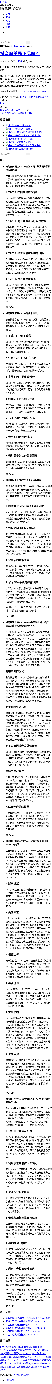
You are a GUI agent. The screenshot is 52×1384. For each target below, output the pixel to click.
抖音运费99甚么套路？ (11, 110)
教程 (8, 21)
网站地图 (25, 1375)
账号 (24, 1350)
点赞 (32, 1360)
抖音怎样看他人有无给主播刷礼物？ (25, 132)
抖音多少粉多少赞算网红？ (21, 139)
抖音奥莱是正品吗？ (20, 53)
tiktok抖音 (42, 1363)
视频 (8, 24)
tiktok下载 (18, 1363)
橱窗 (23, 1357)
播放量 (41, 1367)
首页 (8, 14)
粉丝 (9, 1353)
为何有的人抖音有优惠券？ (21, 129)
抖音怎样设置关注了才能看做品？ (24, 145)
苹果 (32, 1357)
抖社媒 (3, 2)
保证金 (5, 1363)
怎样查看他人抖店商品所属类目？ (16, 113)
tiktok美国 (14, 1367)
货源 (33, 1350)
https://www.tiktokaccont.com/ (35, 91)
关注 (41, 1357)
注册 (22, 1360)
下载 (13, 1360)
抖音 (2, 103)
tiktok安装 (44, 1360)
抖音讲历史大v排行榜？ (19, 125)
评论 (30, 1363)
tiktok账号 (12, 1357)
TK (7, 30)
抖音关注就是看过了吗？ (20, 142)
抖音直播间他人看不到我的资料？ (24, 135)
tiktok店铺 (13, 1350)
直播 (8, 17)
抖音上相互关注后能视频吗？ (22, 149)
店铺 (27, 1353)
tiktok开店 (28, 1367)
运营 (8, 27)
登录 (18, 1353)
